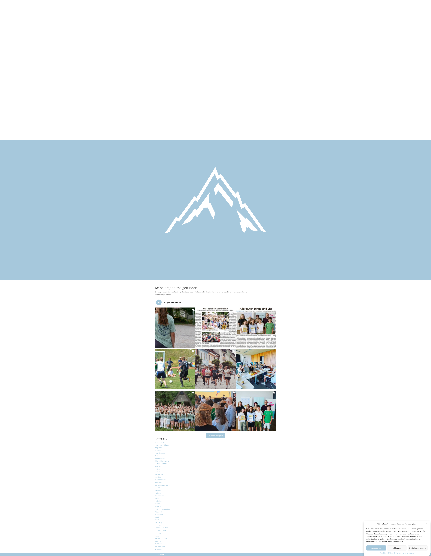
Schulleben (159, 514)
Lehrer (157, 488)
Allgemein (158, 448)
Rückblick (158, 512)
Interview (158, 482)
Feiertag (158, 466)
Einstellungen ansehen (417, 548)
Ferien (157, 469)
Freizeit (157, 472)
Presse (157, 504)
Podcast (158, 493)
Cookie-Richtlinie (386, 553)
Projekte (158, 506)
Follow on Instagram (215, 436)
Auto (156, 456)
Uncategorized (160, 530)
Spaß (157, 517)
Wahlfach (158, 544)
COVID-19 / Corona (162, 461)
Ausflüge (158, 450)
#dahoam (158, 549)
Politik (157, 498)
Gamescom (159, 474)
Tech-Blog (158, 522)
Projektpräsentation (162, 509)
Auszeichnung (160, 453)
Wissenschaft (160, 546)
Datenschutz (399, 553)
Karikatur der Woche (162, 485)
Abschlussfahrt (160, 442)
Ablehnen (397, 548)
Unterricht (159, 533)
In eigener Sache (161, 480)
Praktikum (158, 501)
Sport (157, 520)
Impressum (409, 553)
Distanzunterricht (161, 464)
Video (157, 536)
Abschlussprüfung (162, 445)
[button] (426, 524)
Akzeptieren (376, 548)
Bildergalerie (160, 458)
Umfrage (158, 525)
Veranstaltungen (161, 538)
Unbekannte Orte (161, 528)
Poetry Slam (159, 496)
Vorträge (158, 541)
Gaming (158, 477)
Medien (158, 490)
